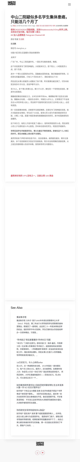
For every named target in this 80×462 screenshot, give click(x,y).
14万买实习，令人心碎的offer (30, 362)
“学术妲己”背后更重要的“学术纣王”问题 (34, 340)
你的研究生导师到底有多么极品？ (31, 410)
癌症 (37, 26)
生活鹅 (21, 39)
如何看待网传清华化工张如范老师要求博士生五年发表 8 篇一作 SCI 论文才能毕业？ (40, 386)
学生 (50, 26)
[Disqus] (40, 218)
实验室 (46, 26)
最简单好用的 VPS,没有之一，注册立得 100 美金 (32, 175)
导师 (53, 26)
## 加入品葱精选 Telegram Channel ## (28, 35)
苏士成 (42, 26)
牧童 (14, 26)
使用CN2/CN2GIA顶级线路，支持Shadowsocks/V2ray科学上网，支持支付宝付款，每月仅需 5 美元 (40, 30)
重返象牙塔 (21, 317)
